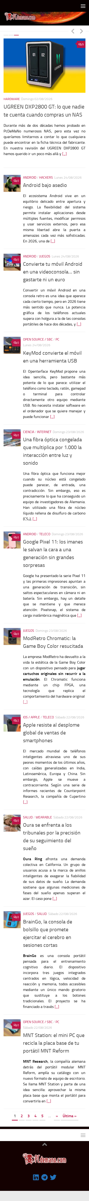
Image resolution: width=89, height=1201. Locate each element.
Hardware (12, 99)
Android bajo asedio (45, 182)
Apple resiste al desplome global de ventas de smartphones (51, 729)
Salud (28, 814)
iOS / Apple (31, 714)
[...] (64, 154)
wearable (44, 814)
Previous (73, 31)
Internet (44, 428)
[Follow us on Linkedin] (36, 1173)
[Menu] (83, 6)
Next (81, 31)
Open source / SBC (38, 336)
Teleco (44, 530)
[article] (54, 672)
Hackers (46, 174)
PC (57, 336)
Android (29, 174)
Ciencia (28, 428)
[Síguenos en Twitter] (53, 1173)
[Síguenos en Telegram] (44, 1173)
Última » (69, 1112)
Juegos (44, 253)
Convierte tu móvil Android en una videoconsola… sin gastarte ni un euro (52, 268)
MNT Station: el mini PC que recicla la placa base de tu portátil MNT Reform (53, 1039)
